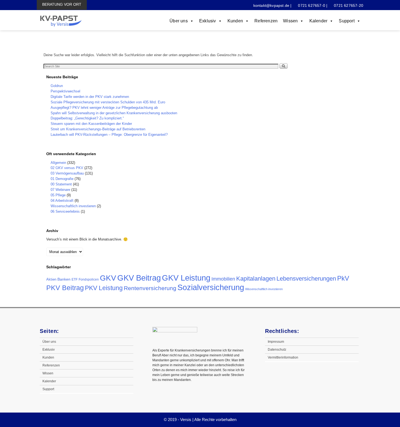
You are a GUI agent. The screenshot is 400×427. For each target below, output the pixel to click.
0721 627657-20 (348, 5)
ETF (75, 279)
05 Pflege (58, 195)
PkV (343, 278)
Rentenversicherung (150, 288)
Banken (63, 279)
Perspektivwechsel (65, 91)
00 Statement (61, 184)
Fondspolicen (89, 279)
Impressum (276, 342)
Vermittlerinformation (283, 357)
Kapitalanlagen (255, 278)
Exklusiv (207, 21)
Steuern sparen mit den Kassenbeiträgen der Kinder (91, 124)
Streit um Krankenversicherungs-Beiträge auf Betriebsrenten (98, 129)
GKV (108, 278)
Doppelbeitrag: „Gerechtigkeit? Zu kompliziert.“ (87, 118)
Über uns (179, 21)
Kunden (235, 21)
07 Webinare (60, 190)
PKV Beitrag (65, 287)
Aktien (51, 279)
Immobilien (223, 279)
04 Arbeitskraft (62, 201)
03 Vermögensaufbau (67, 173)
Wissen (290, 21)
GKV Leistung (186, 277)
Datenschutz (277, 349)
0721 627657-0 (311, 5)
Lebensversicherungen (306, 278)
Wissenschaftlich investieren (73, 206)
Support (346, 21)
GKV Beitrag (139, 277)
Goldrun (57, 86)
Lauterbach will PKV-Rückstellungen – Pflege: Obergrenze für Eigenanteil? (109, 135)
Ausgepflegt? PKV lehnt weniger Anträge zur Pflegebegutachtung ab (104, 108)
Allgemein (58, 163)
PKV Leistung (104, 288)
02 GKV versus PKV (67, 168)
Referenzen (266, 21)
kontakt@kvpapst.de (271, 5)
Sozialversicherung (210, 287)
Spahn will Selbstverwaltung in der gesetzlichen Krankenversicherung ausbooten (114, 113)
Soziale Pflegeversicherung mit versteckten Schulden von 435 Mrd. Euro (108, 102)
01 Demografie (62, 179)
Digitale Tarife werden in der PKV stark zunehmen (90, 97)
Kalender (318, 21)
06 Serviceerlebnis (65, 211)
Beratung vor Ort (61, 4)
